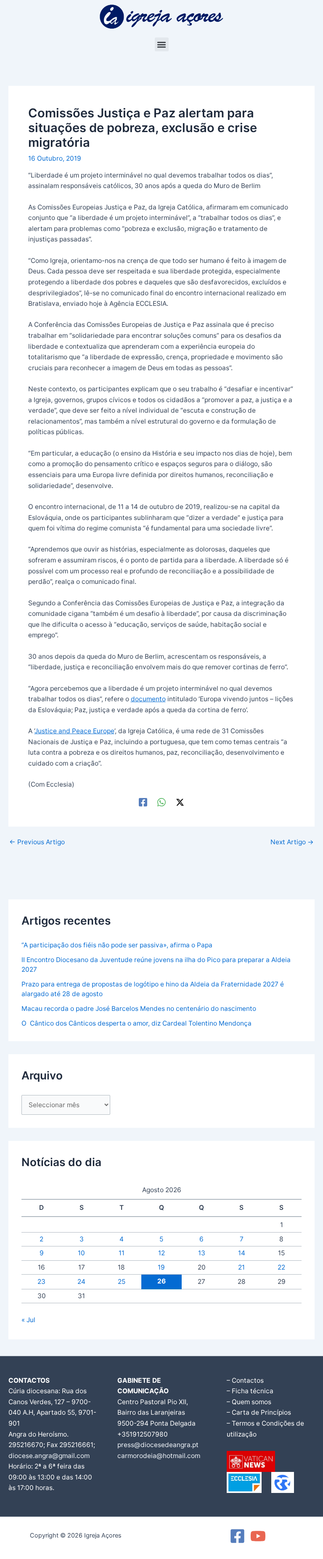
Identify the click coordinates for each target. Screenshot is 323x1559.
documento (148, 699)
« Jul (28, 1320)
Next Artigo (292, 842)
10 (81, 1253)
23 (41, 1282)
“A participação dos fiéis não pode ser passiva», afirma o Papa (116, 945)
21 (241, 1267)
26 (161, 1281)
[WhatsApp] (161, 802)
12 (161, 1253)
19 (161, 1267)
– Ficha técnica (250, 1391)
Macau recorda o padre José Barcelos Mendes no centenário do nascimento (138, 1009)
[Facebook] (143, 802)
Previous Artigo (37, 842)
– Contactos (245, 1380)
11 (121, 1253)
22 (281, 1267)
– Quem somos (249, 1402)
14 (241, 1253)
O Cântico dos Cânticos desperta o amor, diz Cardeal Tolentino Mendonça (136, 1023)
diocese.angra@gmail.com (49, 1456)
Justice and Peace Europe (74, 731)
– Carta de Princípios (259, 1412)
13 (201, 1253)
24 (81, 1282)
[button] (162, 44)
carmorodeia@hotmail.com (158, 1456)
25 (121, 1282)
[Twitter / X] (180, 802)
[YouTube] (258, 1536)
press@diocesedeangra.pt (158, 1445)
